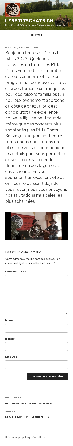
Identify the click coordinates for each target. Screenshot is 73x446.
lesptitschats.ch (29, 20)
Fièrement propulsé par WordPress (26, 437)
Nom (9, 320)
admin (36, 47)
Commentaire (15, 271)
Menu (38, 34)
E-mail (10, 338)
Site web (11, 357)
